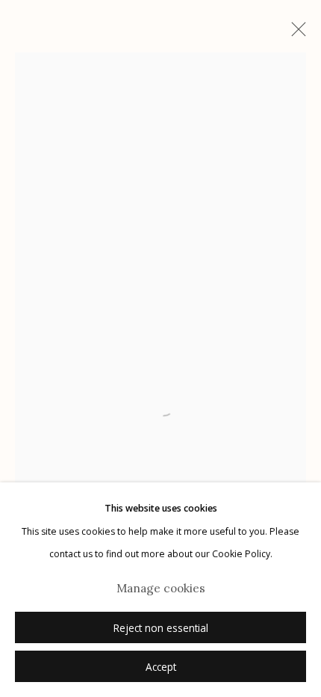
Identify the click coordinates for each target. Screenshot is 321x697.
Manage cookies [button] (160, 588)
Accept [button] (161, 667)
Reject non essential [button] (160, 628)
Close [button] (295, 33)
